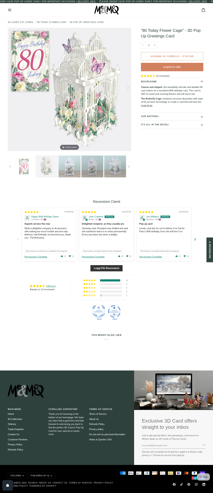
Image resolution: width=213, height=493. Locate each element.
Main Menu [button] (14, 409)
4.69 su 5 (51, 286)
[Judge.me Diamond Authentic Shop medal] (98, 311)
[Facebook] (174, 484)
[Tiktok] (181, 484)
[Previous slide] (11, 88)
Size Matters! (150, 116)
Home (11, 414)
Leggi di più (146, 105)
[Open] (7, 485)
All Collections (15, 419)
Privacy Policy (15, 444)
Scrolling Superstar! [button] (62, 409)
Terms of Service (97, 414)
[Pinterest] (188, 484)
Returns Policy (18, 486)
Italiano (15, 475)
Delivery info (87, 1)
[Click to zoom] (69, 89)
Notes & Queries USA (100, 439)
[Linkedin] (203, 484)
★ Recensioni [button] (210, 249)
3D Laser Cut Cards (20, 22)
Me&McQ (15, 483)
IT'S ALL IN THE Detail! (155, 124)
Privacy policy (96, 429)
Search (33, 483)
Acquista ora (172, 67)
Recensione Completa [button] (35, 257)
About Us (94, 419)
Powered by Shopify (43, 486)
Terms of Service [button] (100, 409)
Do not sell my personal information (107, 434)
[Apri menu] (12, 10)
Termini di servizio (162, 455)
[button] (148, 76)
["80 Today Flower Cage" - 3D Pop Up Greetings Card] (24, 166)
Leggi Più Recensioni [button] (106, 268)
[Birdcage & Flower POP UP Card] (46, 166)
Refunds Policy (15, 449)
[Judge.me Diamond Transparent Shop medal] (114, 311)
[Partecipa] (202, 444)
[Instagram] (196, 484)
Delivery (12, 424)
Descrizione (149, 81)
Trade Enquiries (16, 429)
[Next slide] (128, 88)
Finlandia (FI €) (40, 475)
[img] (31, 212)
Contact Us (13, 434)
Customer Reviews (17, 439)
